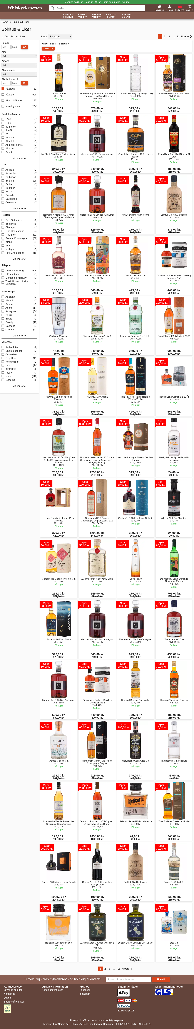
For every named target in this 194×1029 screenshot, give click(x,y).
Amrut (21, 152)
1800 (21, 119)
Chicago (21, 227)
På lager (21, 94)
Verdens (97, 15)
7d (21, 134)
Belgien (21, 180)
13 (178, 36)
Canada (21, 195)
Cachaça (21, 326)
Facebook (85, 990)
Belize (21, 184)
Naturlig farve (21, 106)
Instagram (85, 994)
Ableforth (21, 137)
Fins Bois (21, 234)
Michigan (21, 249)
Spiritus (111, 15)
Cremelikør (21, 354)
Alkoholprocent (10, 79)
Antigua (21, 170)
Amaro (21, 304)
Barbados (21, 177)
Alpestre (21, 148)
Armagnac (21, 311)
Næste (185, 36)
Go (24, 47)
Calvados (21, 329)
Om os (7, 997)
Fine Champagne (21, 231)
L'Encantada (21, 274)
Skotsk (82, 15)
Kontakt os (9, 994)
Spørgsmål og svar (14, 1001)
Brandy (21, 322)
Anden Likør (21, 347)
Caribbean (21, 199)
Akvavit (21, 300)
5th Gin (21, 130)
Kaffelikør (21, 369)
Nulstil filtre (48, 48)
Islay (21, 245)
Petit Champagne (21, 253)
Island (21, 242)
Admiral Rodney (21, 145)
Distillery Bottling (21, 270)
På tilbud (21, 88)
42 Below (21, 126)
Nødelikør (21, 380)
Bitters (21, 318)
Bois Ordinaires (21, 220)
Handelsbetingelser (52, 990)
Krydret (21, 372)
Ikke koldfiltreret (21, 100)
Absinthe (21, 297)
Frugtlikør (21, 358)
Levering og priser (13, 990)
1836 (21, 123)
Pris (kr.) (6, 43)
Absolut (21, 141)
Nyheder (68, 15)
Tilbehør (125, 15)
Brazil (21, 191)
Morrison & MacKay (21, 278)
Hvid (21, 365)
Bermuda (21, 188)
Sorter (43, 36)
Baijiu (21, 315)
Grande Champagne (21, 238)
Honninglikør (21, 361)
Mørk (21, 376)
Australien (21, 173)
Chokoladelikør (21, 351)
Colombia (21, 202)
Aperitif (21, 307)
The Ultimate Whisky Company (21, 282)
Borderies (21, 224)
